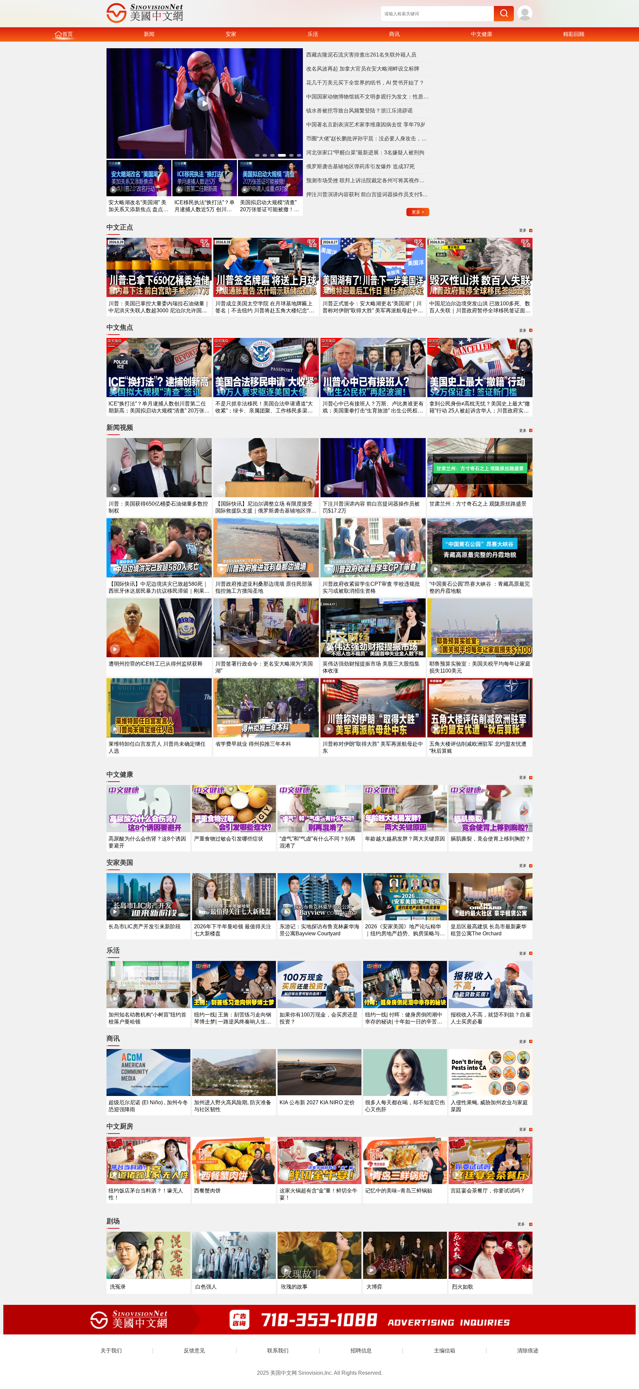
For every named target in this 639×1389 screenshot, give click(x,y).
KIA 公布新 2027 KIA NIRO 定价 (317, 1102)
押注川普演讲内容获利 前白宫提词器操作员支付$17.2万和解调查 (367, 194)
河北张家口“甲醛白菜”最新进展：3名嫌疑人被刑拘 (365, 152)
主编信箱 (444, 1350)
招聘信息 (361, 1350)
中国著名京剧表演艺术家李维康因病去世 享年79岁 (365, 124)
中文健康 (481, 34)
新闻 (149, 34)
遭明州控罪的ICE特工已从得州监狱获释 (155, 664)
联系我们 (278, 1350)
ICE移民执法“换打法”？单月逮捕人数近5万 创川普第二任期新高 (204, 209)
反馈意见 (194, 1350)
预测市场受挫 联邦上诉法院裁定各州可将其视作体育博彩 (367, 180)
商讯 (394, 34)
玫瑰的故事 (294, 1287)
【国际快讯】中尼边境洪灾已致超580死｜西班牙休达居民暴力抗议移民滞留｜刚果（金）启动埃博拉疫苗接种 (158, 591)
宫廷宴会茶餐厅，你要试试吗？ (488, 1190)
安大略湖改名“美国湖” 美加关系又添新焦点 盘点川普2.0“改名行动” (138, 209)
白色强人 (206, 1287)
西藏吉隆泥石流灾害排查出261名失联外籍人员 (361, 55)
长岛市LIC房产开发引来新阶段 (144, 926)
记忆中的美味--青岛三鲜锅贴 (398, 1190)
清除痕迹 (527, 1350)
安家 (231, 34)
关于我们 (111, 1350)
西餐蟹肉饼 (207, 1190)
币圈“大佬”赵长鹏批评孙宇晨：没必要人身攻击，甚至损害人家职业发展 (367, 138)
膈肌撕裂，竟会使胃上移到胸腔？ (491, 839)
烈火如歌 (462, 1287)
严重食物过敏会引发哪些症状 (228, 839)
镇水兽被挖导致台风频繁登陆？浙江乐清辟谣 (359, 110)
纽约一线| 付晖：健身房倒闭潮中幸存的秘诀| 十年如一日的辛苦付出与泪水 (403, 1021)
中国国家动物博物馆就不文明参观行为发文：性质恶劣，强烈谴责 (367, 96)
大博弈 (374, 1287)
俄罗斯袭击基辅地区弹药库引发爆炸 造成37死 (360, 166)
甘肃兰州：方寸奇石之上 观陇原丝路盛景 (478, 504)
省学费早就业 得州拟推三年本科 (253, 744)
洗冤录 (118, 1287)
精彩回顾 (573, 34)
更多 (418, 212)
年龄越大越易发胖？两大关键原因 (405, 839)
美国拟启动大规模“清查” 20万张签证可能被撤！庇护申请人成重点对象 (269, 209)
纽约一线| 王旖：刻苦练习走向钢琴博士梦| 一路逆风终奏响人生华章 (232, 1021)
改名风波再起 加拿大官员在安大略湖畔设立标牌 (362, 69)
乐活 (313, 34)
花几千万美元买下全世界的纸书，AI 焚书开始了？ (365, 82)
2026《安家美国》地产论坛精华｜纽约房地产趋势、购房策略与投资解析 (405, 933)
